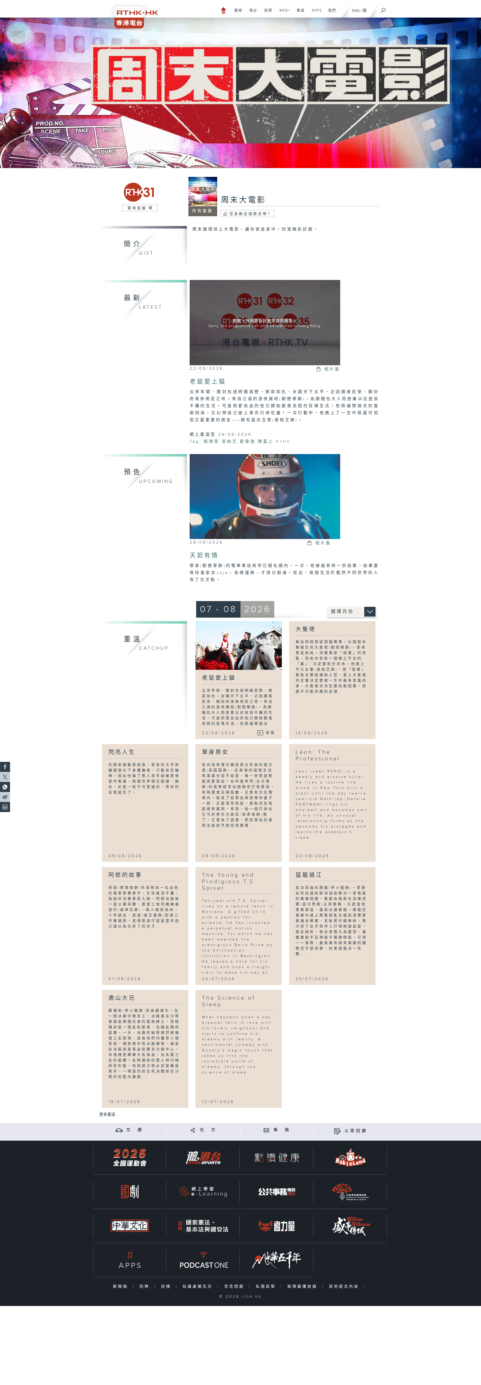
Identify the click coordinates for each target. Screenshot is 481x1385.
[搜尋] (383, 9)
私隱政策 (267, 1286)
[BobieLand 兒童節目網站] (350, 1157)
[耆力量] (277, 1225)
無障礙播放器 (303, 1286)
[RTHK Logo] (132, 14)
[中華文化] (130, 1225)
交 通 (134, 1130)
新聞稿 (121, 1286)
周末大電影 (243, 200)
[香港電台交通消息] (119, 1130)
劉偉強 (248, 441)
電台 (251, 13)
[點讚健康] (277, 1157)
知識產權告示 (199, 1286)
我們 (330, 13)
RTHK (283, 441)
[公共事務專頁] (277, 1191)
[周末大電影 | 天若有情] (265, 496)
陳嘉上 (266, 441)
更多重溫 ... (109, 1114)
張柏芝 (229, 441)
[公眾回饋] (337, 1131)
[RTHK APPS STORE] (130, 1260)
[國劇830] (130, 1191)
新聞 (266, 13)
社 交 (208, 1130)
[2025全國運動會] (130, 1157)
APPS (315, 13)
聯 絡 (282, 1130)
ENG (356, 11)
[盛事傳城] (350, 1225)
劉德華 (211, 441)
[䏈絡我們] (266, 1130)
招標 (167, 1286)
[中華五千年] (277, 1260)
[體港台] (203, 1157)
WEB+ (283, 13)
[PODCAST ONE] (203, 1260)
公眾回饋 (356, 1131)
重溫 (299, 13)
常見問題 (235, 1286)
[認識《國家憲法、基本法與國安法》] (203, 1225)
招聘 (146, 1286)
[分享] (192, 1130)
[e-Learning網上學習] (203, 1191)
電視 (236, 13)
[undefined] (223, 10)
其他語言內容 (345, 1286)
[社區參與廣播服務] (350, 1191)
